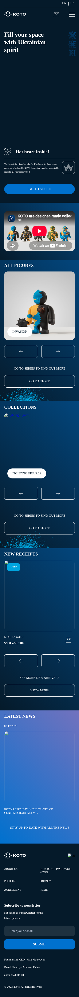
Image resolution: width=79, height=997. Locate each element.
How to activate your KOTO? (56, 870)
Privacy (45, 881)
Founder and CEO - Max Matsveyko (25, 959)
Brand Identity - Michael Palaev (22, 967)
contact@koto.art (14, 974)
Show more (39, 690)
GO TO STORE (39, 381)
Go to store (39, 189)
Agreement (12, 889)
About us (10, 868)
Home (44, 889)
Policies (10, 881)
